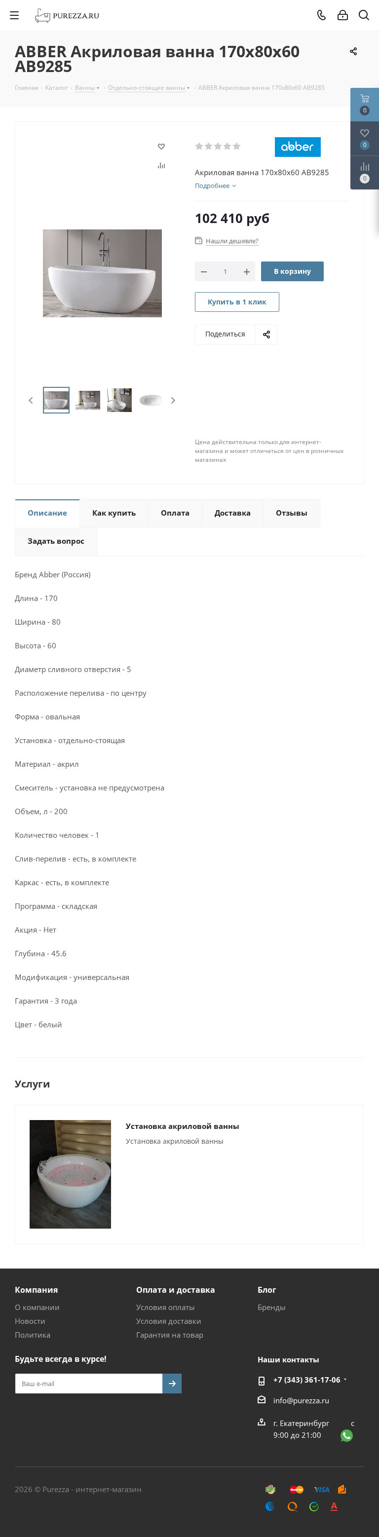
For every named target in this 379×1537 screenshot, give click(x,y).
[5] (237, 146)
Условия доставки (168, 1321)
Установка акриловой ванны (182, 1126)
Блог (267, 1289)
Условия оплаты (165, 1307)
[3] (218, 146)
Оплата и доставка (175, 1289)
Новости (30, 1321)
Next (173, 400)
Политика (32, 1335)
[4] (227, 146)
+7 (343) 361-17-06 (307, 1380)
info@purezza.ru (301, 1400)
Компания (36, 1289)
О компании (37, 1307)
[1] (199, 146)
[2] (209, 146)
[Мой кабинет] (343, 15)
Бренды (272, 1307)
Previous (31, 400)
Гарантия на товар (169, 1335)
